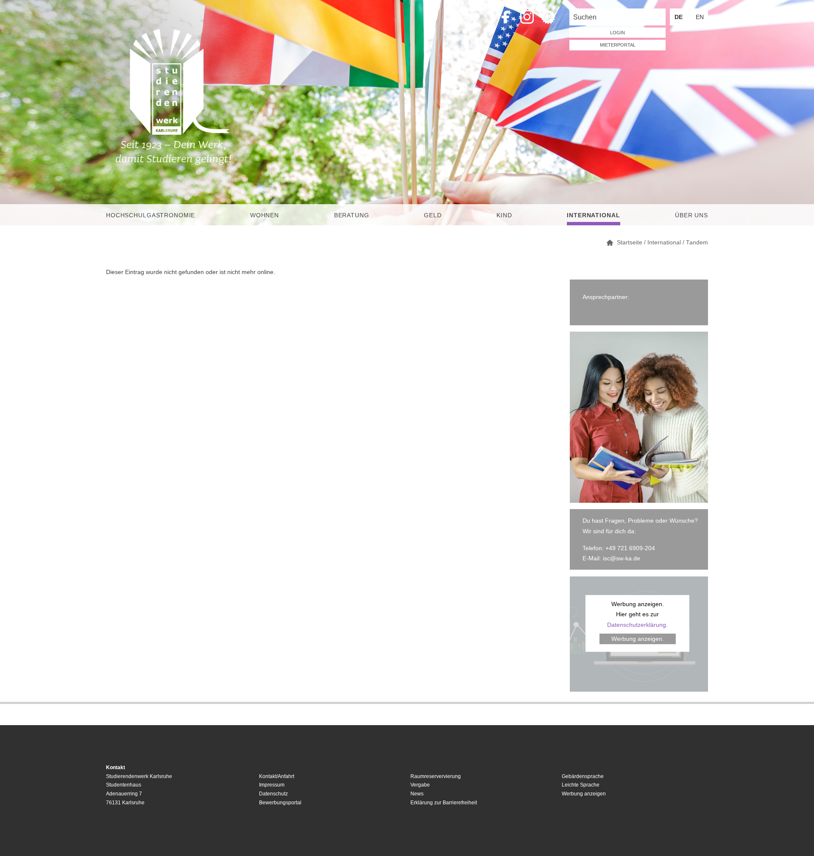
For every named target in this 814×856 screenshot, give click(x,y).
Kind (504, 215)
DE (679, 17)
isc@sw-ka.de (621, 558)
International (593, 215)
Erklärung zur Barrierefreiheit (443, 802)
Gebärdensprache (583, 776)
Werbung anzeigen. (637, 638)
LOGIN (617, 32)
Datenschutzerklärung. (637, 624)
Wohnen (264, 215)
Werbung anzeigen (584, 793)
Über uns (691, 215)
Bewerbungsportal (280, 802)
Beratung (351, 215)
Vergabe (420, 784)
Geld (432, 215)
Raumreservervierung (435, 776)
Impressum (271, 784)
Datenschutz (273, 793)
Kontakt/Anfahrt (276, 776)
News (417, 793)
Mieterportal (618, 44)
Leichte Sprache (580, 784)
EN (700, 17)
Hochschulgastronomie (150, 215)
